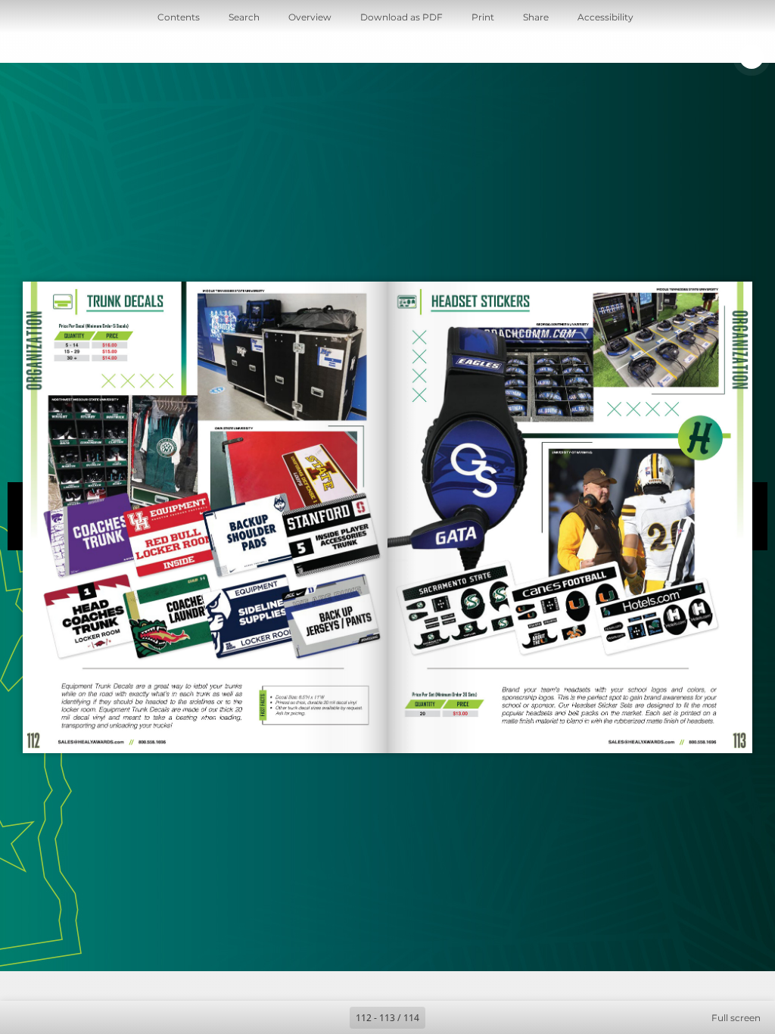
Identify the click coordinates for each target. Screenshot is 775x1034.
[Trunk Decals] (110, 328)
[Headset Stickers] (480, 301)
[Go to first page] (299, 1017)
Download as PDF (401, 17)
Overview (309, 17)
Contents (178, 17)
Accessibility (605, 17)
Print (483, 17)
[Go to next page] (442, 1017)
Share (536, 17)
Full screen (736, 1017)
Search (244, 17)
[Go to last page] (475, 1017)
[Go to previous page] (333, 1017)
